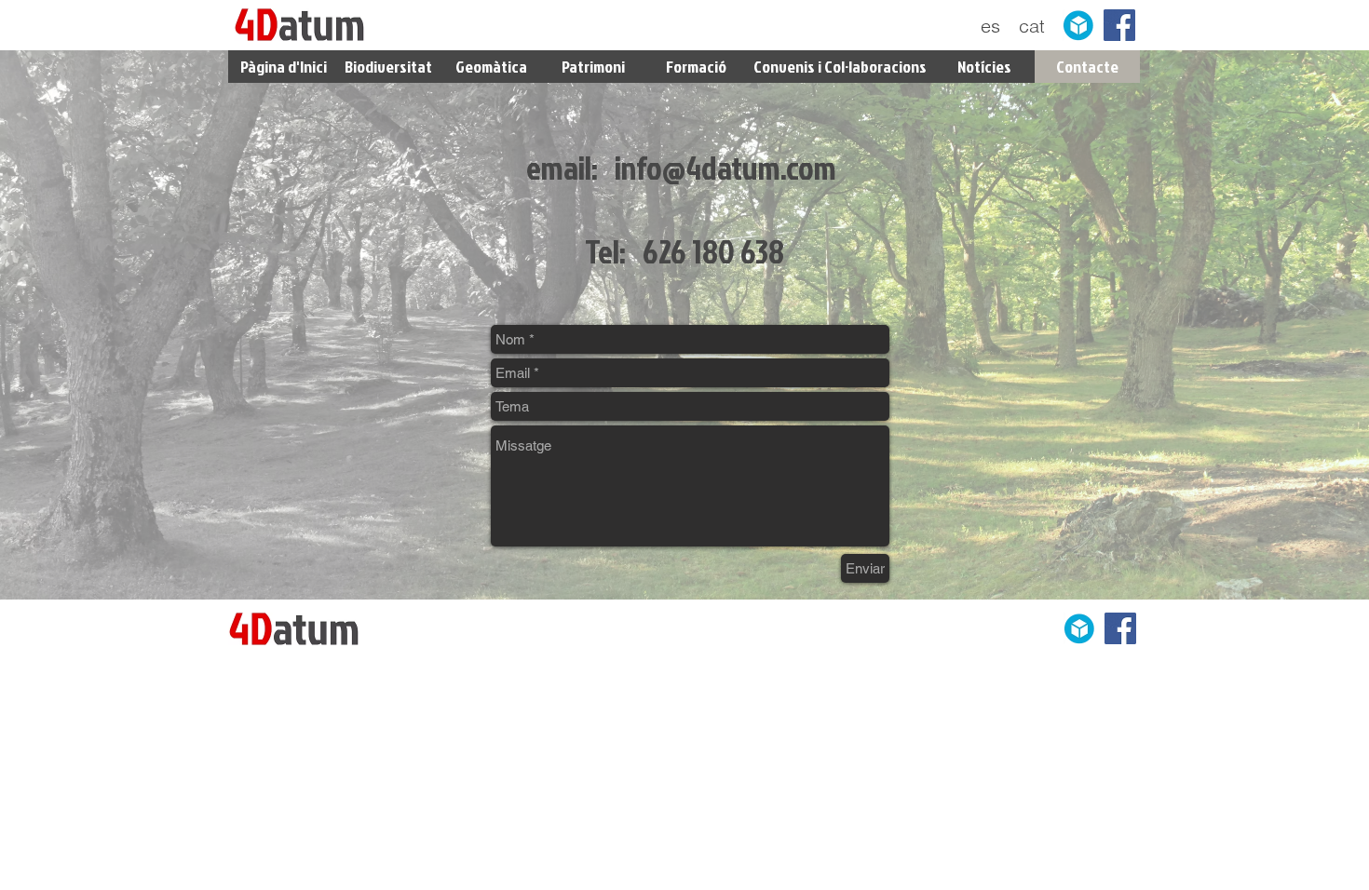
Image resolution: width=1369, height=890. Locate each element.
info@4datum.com (725, 167)
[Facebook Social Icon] (1119, 25)
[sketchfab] (1078, 25)
